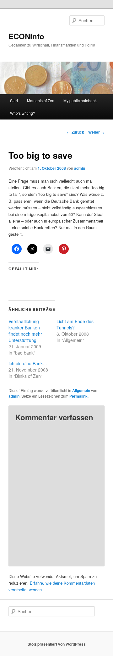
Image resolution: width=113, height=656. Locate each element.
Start (14, 100)
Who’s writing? (22, 113)
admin (79, 168)
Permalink (78, 396)
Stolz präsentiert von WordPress (57, 644)
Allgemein (81, 390)
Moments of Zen (40, 100)
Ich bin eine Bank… (27, 363)
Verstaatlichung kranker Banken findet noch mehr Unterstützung (25, 330)
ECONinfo (26, 36)
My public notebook (80, 100)
